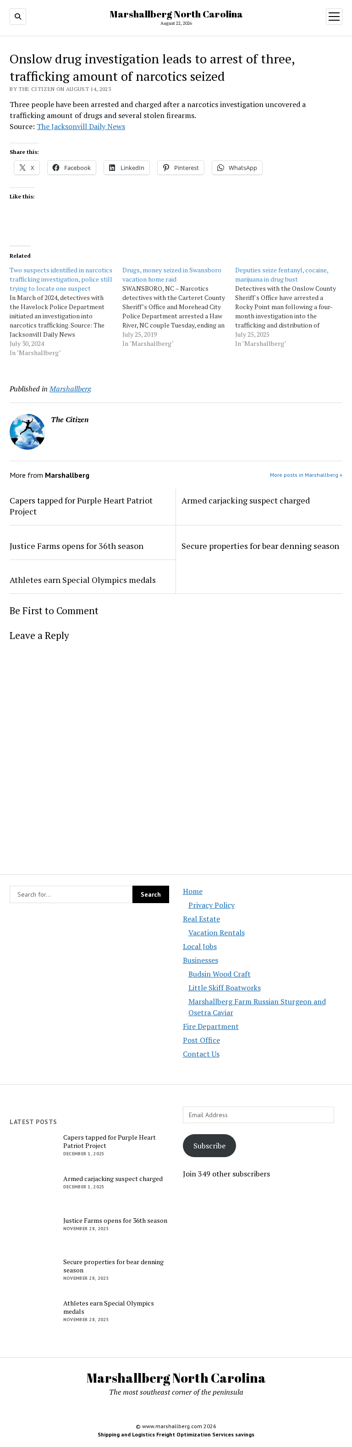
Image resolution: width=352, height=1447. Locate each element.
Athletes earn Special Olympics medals (83, 579)
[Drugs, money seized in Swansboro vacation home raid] (178, 307)
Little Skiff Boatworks (224, 988)
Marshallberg (70, 389)
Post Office (201, 1040)
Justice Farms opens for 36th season (76, 545)
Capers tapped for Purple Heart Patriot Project (81, 506)
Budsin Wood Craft (219, 974)
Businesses (200, 960)
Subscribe (209, 1146)
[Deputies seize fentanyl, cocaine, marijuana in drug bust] (291, 307)
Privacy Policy (211, 905)
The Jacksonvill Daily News (81, 126)
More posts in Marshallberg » (306, 474)
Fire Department (211, 1026)
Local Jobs (200, 946)
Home (193, 891)
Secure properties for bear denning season (260, 545)
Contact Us (201, 1054)
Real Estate (201, 919)
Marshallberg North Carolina (176, 13)
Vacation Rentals (216, 932)
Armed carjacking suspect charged (246, 500)
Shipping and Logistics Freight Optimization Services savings (176, 1434)
